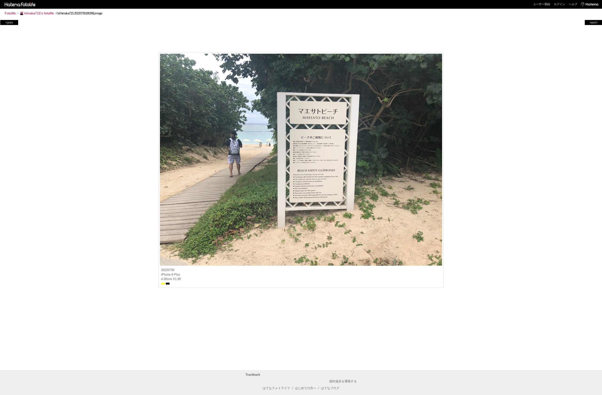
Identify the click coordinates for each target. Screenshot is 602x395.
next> (594, 22)
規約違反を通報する (343, 381)
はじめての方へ (305, 388)
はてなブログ (330, 388)
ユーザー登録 (541, 4)
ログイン (559, 4)
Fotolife (10, 13)
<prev (9, 22)
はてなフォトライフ (276, 388)
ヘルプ (573, 4)
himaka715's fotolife (39, 13)
